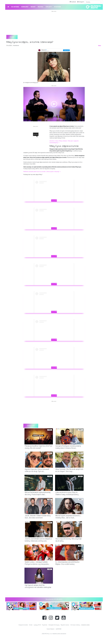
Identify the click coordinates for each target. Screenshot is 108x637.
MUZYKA (40, 7)
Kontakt (30, 624)
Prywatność (44, 624)
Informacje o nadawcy (75, 624)
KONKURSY (24, 7)
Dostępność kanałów (23, 624)
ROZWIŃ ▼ (54, 200)
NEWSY (33, 7)
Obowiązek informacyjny (54, 624)
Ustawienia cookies (85, 624)
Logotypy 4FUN (37, 624)
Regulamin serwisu (65, 624)
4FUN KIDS (57, 7)
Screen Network (50, 629)
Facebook (73, 2)
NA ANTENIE (15, 7)
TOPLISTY (49, 7)
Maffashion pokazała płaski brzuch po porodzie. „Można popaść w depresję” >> (42, 171)
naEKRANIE (58, 629)
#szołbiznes (16, 45)
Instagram (81, 2)
